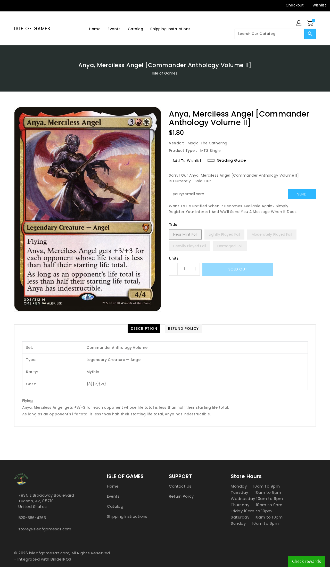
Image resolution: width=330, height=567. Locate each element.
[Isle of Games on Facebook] (8, 5)
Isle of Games (32, 28)
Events (113, 496)
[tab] (144, 328)
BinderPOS (61, 559)
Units (174, 258)
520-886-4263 (32, 517)
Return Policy (181, 496)
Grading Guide (231, 160)
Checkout (295, 5)
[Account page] (299, 23)
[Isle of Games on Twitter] (18, 5)
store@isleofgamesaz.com (44, 529)
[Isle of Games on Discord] (47, 5)
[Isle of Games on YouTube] (38, 5)
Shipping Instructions (127, 516)
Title (173, 224)
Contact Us (180, 486)
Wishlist (319, 5)
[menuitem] (95, 28)
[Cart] (311, 23)
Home (113, 486)
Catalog (115, 506)
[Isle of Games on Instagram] (28, 5)
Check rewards (306, 561)
